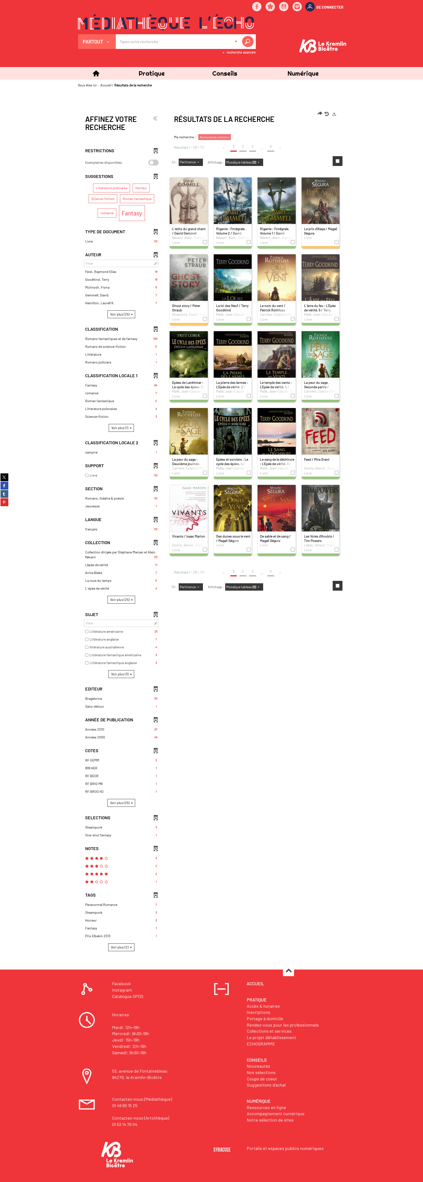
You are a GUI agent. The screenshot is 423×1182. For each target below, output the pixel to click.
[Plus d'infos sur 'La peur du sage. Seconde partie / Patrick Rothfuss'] (321, 360)
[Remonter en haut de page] (288, 971)
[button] (151, 73)
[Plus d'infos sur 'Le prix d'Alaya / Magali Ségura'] (321, 207)
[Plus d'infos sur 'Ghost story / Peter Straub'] (189, 285)
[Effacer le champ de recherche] (236, 41)
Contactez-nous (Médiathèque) (142, 1099)
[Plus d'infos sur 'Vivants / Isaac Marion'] (189, 514)
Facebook (121, 983)
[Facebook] (257, 7)
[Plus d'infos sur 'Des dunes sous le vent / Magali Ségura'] (233, 514)
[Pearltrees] (270, 7)
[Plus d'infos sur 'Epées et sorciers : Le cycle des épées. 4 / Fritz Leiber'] (233, 439)
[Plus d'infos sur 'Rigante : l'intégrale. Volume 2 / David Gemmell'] (233, 208)
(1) (120, 428)
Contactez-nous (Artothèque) (140, 1118)
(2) (120, 947)
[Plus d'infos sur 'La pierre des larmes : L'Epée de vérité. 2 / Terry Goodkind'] (233, 360)
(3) (120, 674)
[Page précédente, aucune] (224, 148)
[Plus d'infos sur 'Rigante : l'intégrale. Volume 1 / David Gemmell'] (277, 207)
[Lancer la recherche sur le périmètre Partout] (249, 41)
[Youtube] (284, 7)
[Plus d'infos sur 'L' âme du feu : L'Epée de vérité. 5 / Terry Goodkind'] (321, 285)
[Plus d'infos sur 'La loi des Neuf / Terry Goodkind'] (233, 283)
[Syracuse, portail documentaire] (166, 22)
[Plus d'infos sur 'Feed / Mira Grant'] (321, 437)
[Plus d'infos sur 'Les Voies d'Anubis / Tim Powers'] (321, 515)
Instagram (122, 990)
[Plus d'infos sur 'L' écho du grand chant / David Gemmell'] (189, 207)
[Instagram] (297, 7)
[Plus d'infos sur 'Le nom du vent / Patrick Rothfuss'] (277, 284)
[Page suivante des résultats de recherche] (280, 148)
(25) (120, 314)
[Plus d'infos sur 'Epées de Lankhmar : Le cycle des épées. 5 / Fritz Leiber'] (189, 360)
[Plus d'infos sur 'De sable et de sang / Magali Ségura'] (277, 516)
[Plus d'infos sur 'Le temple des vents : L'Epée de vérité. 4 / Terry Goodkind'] (277, 360)
